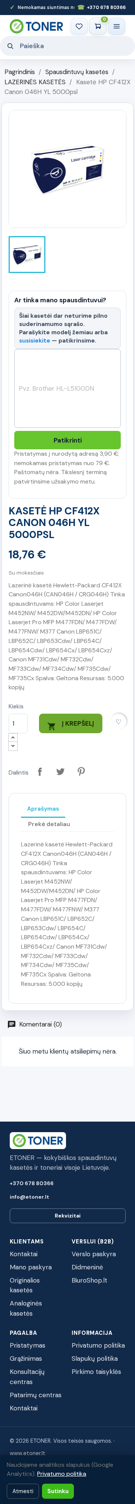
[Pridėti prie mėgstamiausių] (119, 722)
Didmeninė (87, 1267)
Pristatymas (27, 1345)
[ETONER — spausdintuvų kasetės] (36, 26)
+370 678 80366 (101, 7)
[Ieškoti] (10, 46)
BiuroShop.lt (89, 1280)
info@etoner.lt (29, 1196)
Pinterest (81, 772)
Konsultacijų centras (27, 1377)
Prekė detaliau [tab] (49, 824)
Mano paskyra (31, 1267)
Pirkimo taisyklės (96, 1372)
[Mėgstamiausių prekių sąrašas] (79, 26)
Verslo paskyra (94, 1254)
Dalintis (40, 772)
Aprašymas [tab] (43, 809)
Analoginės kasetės (26, 1308)
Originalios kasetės (25, 1285)
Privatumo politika (98, 1345)
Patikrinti (68, 440)
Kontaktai (24, 1254)
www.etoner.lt (27, 1453)
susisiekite (34, 340)
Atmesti (22, 1491)
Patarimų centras (36, 1395)
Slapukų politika (95, 1358)
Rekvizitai (68, 1215)
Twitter (60, 772)
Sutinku (58, 1491)
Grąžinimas (26, 1358)
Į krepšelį (70, 725)
